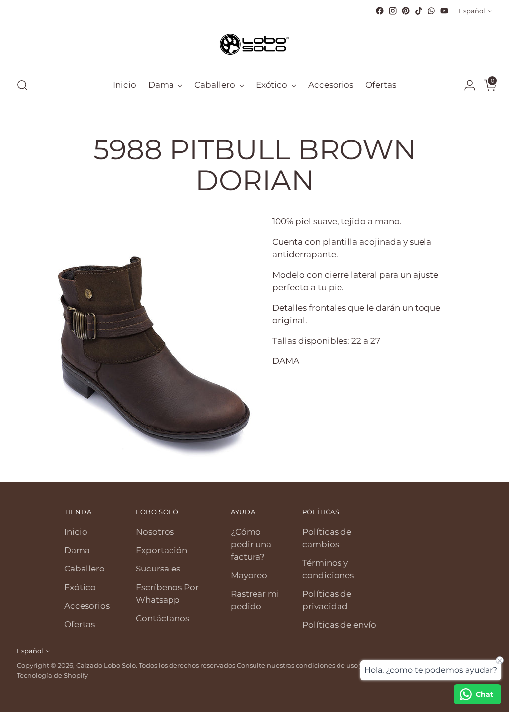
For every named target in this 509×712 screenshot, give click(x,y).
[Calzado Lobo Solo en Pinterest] (405, 10)
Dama (77, 550)
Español (472, 11)
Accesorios (87, 606)
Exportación (161, 550)
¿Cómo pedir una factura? (251, 544)
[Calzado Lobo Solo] (254, 43)
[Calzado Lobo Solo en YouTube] (444, 10)
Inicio (75, 532)
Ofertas (79, 624)
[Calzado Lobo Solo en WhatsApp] (431, 10)
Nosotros (155, 532)
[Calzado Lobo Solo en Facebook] (379, 10)
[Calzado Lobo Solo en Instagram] (392, 10)
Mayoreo (249, 575)
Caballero (84, 568)
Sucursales (158, 568)
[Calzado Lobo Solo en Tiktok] (418, 10)
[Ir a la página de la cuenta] (466, 85)
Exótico (80, 587)
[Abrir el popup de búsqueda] (22, 85)
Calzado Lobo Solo (106, 665)
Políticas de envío (339, 625)
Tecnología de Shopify (52, 675)
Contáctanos (162, 618)
